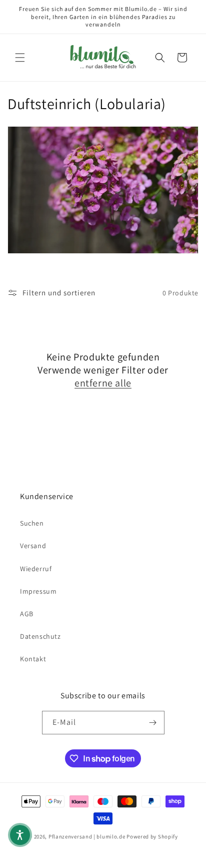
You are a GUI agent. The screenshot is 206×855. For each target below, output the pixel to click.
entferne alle (103, 382)
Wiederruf (36, 568)
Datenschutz (40, 636)
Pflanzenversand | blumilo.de (87, 836)
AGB (27, 613)
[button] (20, 58)
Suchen (32, 523)
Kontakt (33, 658)
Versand (33, 545)
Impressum (38, 591)
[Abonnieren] (153, 722)
